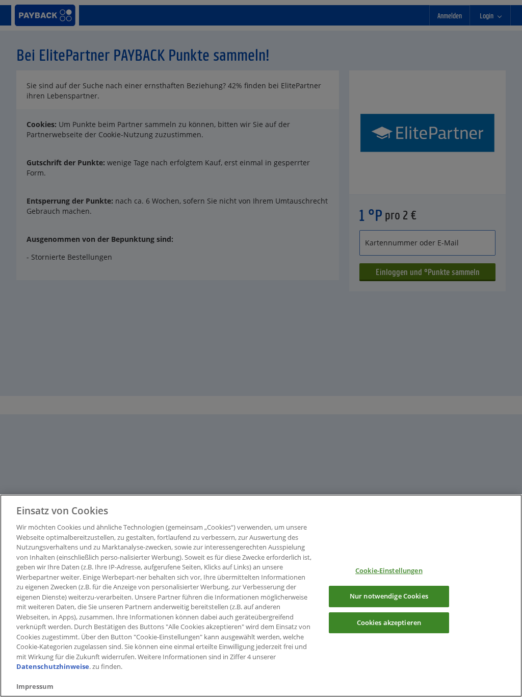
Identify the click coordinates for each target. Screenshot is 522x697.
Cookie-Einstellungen (389, 570)
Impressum (35, 686)
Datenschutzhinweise (52, 666)
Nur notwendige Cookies (389, 596)
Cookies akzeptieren (389, 622)
